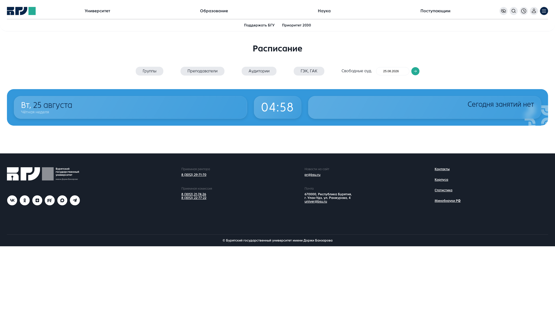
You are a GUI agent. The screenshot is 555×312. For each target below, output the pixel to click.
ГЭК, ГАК (309, 71)
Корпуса (441, 179)
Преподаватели (202, 71)
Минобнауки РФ (448, 200)
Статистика (443, 190)
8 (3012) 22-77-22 (193, 197)
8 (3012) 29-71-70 (193, 174)
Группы (149, 71)
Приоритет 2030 (296, 25)
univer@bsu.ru (316, 201)
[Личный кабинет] (534, 11)
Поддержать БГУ (259, 25)
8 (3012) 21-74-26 (193, 194)
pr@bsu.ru (312, 174)
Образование (214, 11)
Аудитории (259, 71)
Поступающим (435, 11)
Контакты (442, 169)
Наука (324, 11)
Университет (97, 11)
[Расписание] (524, 11)
